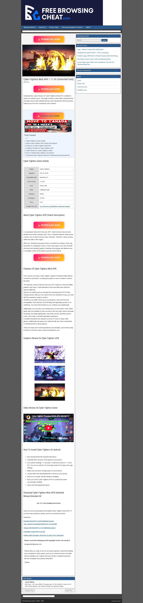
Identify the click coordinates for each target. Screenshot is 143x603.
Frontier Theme (116, 601)
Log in (79, 80)
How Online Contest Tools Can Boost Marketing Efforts (94, 59)
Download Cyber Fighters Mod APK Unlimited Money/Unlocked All (47, 155)
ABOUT (88, 27)
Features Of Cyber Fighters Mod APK (38, 146)
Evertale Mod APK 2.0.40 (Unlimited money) (38, 521)
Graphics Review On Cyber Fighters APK (39, 148)
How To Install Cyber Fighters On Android (40, 153)
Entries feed (81, 83)
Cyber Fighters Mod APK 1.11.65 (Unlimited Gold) (48, 79)
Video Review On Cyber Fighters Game (39, 150)
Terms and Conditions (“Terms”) (72, 27)
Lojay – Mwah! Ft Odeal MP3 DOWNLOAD (90, 49)
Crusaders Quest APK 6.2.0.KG (34, 531)
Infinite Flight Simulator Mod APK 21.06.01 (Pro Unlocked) (43, 535)
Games (27, 82)
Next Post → (70, 590)
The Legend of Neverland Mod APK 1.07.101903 (40, 524)
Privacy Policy (54, 27)
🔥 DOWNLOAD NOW (49, 39)
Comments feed (82, 87)
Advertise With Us (30, 27)
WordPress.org (81, 90)
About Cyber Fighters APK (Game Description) (41, 143)
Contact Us (42, 27)
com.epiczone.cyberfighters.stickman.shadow (55, 206)
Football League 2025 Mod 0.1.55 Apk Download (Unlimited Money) (97, 56)
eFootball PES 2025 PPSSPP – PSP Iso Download (93, 53)
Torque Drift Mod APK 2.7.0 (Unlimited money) (39, 528)
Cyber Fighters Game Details (35, 141)
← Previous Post (28, 590)
